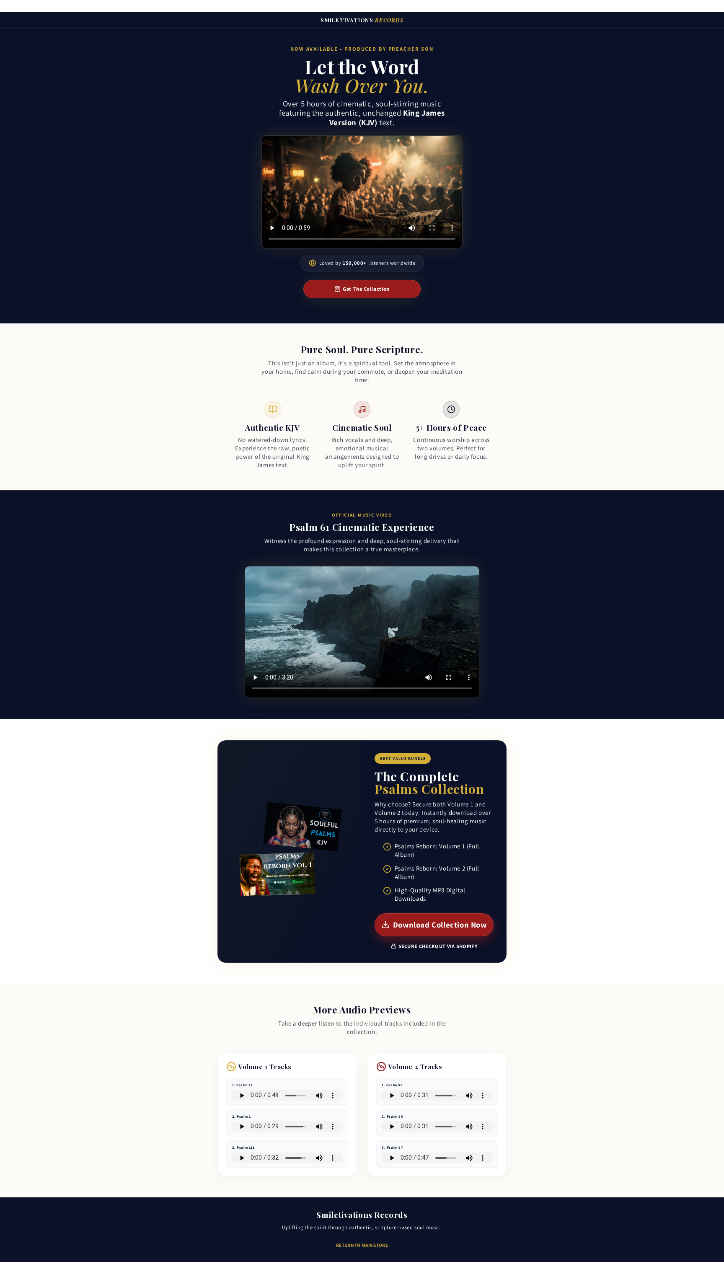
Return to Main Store (362, 1245)
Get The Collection (366, 288)
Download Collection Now (440, 925)
